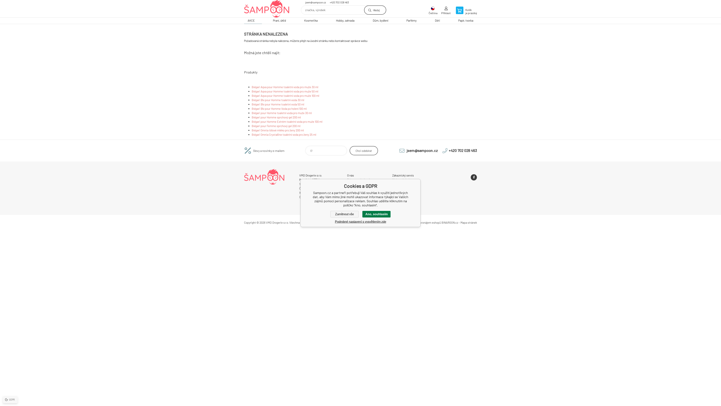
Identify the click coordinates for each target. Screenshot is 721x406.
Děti (437, 20)
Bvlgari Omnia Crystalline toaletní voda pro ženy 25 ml (284, 134)
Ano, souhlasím (376, 214)
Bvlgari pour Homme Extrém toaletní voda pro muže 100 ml (287, 121)
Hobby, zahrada (345, 20)
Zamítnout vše (344, 214)
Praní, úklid (279, 20)
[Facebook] (474, 177)
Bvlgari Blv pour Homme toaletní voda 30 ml (278, 100)
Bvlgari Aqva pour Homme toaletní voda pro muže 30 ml (285, 87)
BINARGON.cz (449, 222)
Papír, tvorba (465, 20)
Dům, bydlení (380, 20)
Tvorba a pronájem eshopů (425, 222)
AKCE (251, 20)
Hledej (376, 10)
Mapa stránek (468, 222)
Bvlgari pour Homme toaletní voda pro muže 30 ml (282, 113)
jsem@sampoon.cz (315, 2)
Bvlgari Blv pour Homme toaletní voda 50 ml (278, 104)
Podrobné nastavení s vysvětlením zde (360, 221)
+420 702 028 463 (339, 2)
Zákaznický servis (403, 175)
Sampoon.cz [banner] (266, 8)
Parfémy (412, 20)
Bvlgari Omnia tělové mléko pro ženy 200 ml (278, 130)
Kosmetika (311, 20)
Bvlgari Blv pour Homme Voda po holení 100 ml (279, 108)
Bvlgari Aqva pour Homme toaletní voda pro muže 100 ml (285, 95)
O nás (350, 175)
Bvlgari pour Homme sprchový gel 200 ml (276, 117)
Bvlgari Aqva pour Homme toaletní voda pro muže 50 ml (285, 91)
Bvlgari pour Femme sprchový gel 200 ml (276, 126)
